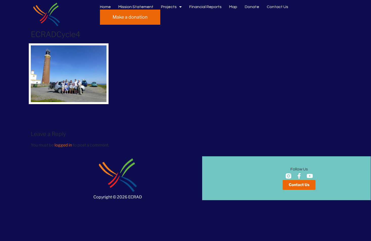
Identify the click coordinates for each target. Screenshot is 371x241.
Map (233, 7)
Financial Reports (205, 7)
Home (105, 7)
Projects (169, 7)
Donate (252, 7)
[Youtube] (309, 176)
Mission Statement (135, 7)
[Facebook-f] (299, 176)
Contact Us (277, 7)
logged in (63, 145)
